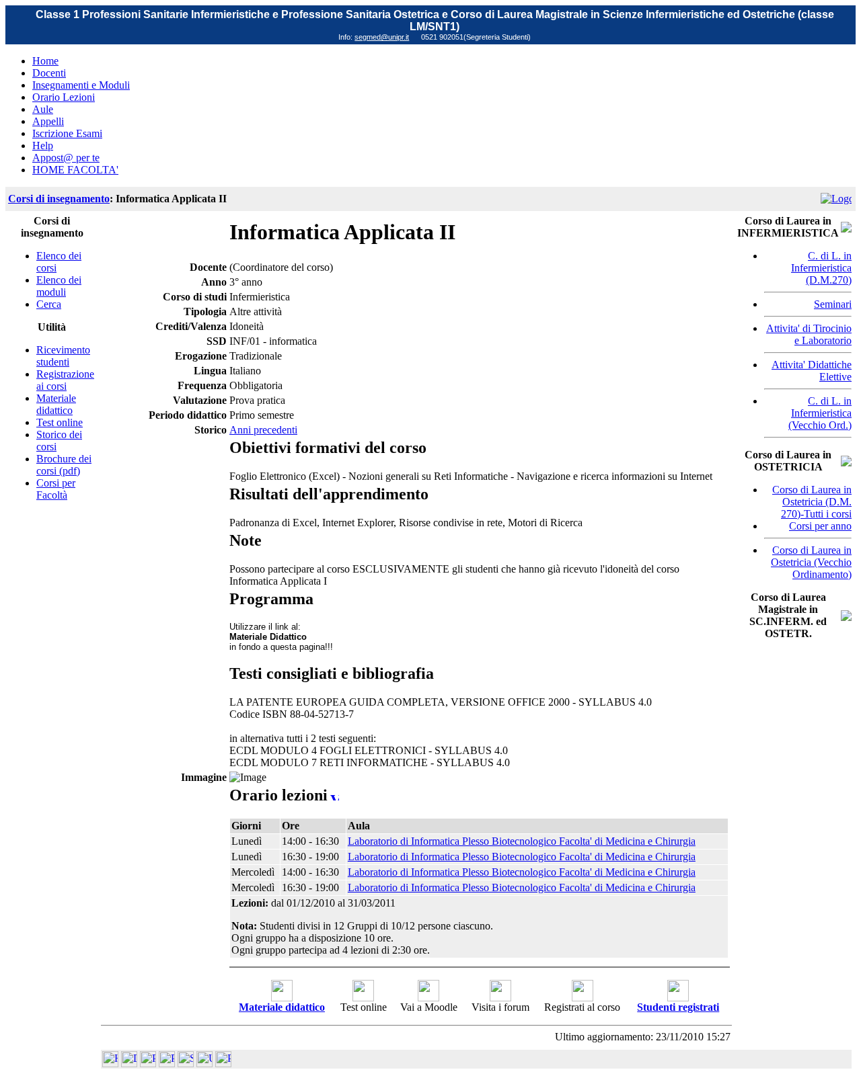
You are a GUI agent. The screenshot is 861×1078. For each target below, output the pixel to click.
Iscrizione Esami (67, 133)
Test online (59, 422)
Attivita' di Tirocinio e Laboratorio (809, 334)
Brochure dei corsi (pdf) (63, 464)
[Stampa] (223, 1063)
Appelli (48, 121)
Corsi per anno (820, 526)
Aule (42, 109)
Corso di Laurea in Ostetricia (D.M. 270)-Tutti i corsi (812, 502)
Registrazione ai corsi (65, 380)
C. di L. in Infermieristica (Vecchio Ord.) (820, 413)
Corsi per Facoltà (55, 489)
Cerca (48, 304)
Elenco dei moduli (58, 286)
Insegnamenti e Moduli (81, 85)
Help (42, 145)
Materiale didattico (56, 404)
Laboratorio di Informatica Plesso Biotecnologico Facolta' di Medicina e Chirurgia (522, 841)
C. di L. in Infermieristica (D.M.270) (821, 268)
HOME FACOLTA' (75, 169)
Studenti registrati (678, 1007)
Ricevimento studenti (63, 356)
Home (45, 61)
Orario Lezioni (63, 97)
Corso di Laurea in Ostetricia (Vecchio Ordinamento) (811, 562)
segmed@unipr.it (381, 37)
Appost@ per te (66, 157)
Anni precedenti (263, 430)
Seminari (833, 304)
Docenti (49, 73)
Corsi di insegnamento (59, 198)
